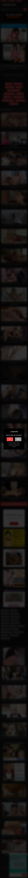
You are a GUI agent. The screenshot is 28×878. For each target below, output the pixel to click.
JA (10, 439)
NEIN (18, 439)
